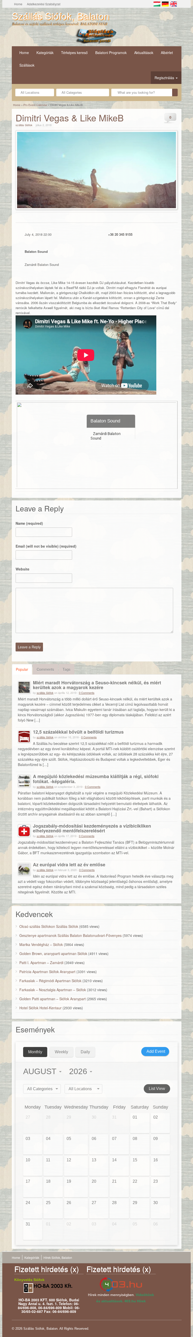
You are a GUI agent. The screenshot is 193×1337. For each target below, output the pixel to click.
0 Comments (86, 693)
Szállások (26, 65)
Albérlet (167, 52)
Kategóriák (45, 52)
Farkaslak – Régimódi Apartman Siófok (50, 980)
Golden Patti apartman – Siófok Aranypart (52, 998)
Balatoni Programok (111, 52)
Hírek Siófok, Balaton (57, 1257)
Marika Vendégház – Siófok (41, 944)
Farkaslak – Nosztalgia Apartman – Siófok (52, 989)
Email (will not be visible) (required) (46, 546)
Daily (85, 1052)
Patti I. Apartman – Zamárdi (41, 962)
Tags (66, 669)
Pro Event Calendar (35, 105)
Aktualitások (143, 52)
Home (18, 4)
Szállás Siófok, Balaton (60, 15)
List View (157, 1088)
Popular (22, 669)
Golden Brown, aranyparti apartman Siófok (53, 953)
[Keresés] (175, 92)
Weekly (61, 1052)
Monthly (35, 1052)
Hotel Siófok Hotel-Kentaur (40, 1007)
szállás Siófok (24, 125)
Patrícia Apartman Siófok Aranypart (47, 971)
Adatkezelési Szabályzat (43, 4)
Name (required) (29, 523)
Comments (45, 669)
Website (22, 568)
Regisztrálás (165, 77)
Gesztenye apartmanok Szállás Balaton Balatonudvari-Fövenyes (70, 935)
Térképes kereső (74, 52)
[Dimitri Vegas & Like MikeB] (97, 170)
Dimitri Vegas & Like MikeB (70, 117)
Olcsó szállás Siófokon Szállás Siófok (48, 926)
